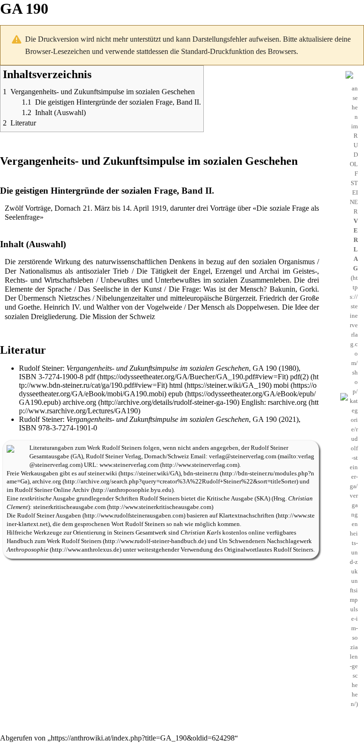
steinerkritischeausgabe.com (69, 507)
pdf (90, 377)
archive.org (79, 402)
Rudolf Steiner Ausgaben (49, 515)
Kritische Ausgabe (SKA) (238, 498)
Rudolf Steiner (41, 368)
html (175, 385)
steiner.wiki (102, 473)
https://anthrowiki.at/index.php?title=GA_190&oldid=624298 (143, 738)
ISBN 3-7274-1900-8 (51, 377)
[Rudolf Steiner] (10, 448)
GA (77, 456)
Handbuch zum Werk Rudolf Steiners (54, 541)
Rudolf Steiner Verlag (113, 456)
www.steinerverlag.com (129, 465)
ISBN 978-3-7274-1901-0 (58, 428)
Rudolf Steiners (122, 448)
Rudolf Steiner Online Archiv (52, 490)
